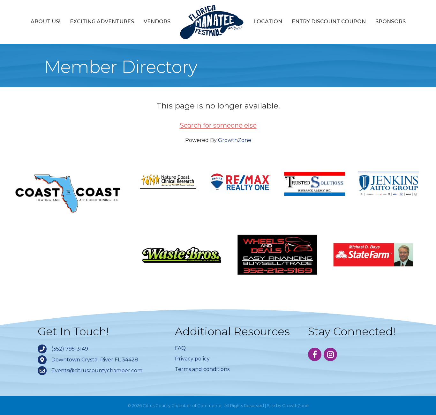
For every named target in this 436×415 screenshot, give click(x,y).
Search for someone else (218, 125)
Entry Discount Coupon (329, 22)
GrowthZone (234, 140)
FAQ (180, 348)
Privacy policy (192, 359)
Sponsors (390, 22)
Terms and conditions (202, 369)
